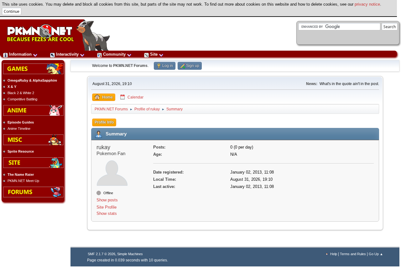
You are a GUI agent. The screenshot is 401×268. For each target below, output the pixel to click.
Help (333, 254)
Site (154, 54)
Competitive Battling (22, 99)
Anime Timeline (19, 128)
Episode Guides (21, 122)
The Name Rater (21, 174)
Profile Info (104, 122)
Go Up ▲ (376, 254)
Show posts (107, 200)
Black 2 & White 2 (21, 93)
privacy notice (367, 4)
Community (114, 54)
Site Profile (106, 207)
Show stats (106, 213)
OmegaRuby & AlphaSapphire (32, 80)
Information (20, 54)
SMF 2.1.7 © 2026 (101, 254)
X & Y (12, 86)
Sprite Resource (21, 151)
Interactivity (67, 54)
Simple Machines (130, 254)
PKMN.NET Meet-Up (23, 181)
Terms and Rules (353, 254)
